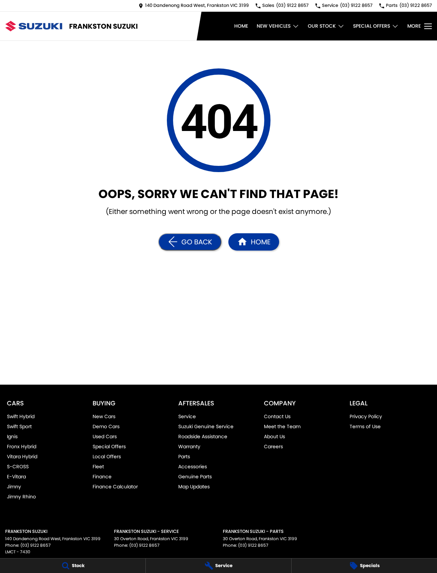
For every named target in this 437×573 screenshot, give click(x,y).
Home (241, 25)
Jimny (14, 486)
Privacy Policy (366, 416)
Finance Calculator (115, 486)
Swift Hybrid (21, 416)
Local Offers (107, 456)
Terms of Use (365, 426)
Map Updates (194, 486)
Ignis (12, 436)
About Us (274, 436)
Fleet (98, 466)
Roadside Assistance (202, 436)
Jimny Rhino (21, 496)
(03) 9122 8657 (35, 545)
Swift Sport (19, 426)
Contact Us (277, 416)
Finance (102, 476)
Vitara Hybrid (22, 456)
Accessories (192, 466)
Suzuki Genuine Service (206, 426)
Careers (273, 446)
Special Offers (371, 25)
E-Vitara (16, 476)
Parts (184, 456)
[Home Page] (33, 26)
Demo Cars (106, 426)
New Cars (104, 416)
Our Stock (322, 25)
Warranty (189, 446)
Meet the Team (282, 426)
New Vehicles (274, 25)
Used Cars (105, 436)
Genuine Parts (195, 476)
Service (187, 416)
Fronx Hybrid (21, 446)
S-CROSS (18, 466)
